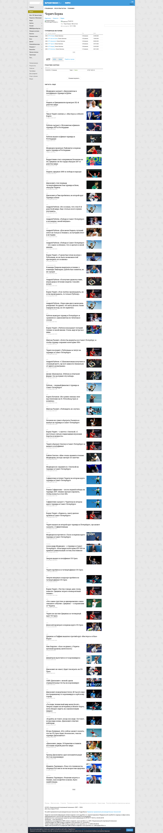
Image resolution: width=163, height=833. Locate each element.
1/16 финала (85, 49)
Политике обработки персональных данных (88, 829)
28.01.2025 (96, 49)
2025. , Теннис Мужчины (54, 36)
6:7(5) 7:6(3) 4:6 (91, 70)
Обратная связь (55, 803)
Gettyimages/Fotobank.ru (52, 22)
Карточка (48, 18)
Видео (62, 18)
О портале (63, 803)
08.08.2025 (96, 41)
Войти (132, 4)
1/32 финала (85, 38)
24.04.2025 (96, 46)
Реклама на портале (72, 803)
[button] (48, 59)
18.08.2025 (96, 38)
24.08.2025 (96, 36)
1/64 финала (85, 36)
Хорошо (129, 830)
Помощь (47, 803)
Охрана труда (101, 803)
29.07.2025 (96, 43)
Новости (55, 18)
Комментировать (74, 78)
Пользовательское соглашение (88, 803)
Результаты (60, 8)
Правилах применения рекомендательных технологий (104, 812)
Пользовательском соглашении (111, 829)
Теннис (31, 11)
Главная (31, 7)
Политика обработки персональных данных (118, 803)
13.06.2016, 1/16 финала (51, 70)
